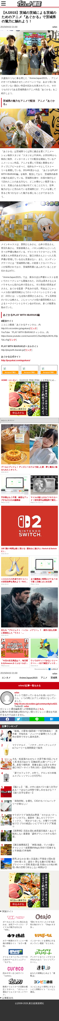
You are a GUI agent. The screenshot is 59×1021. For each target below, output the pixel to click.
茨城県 (54, 677)
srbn (54, 27)
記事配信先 (7, 998)
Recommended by (41, 669)
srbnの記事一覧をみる (29, 685)
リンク (33, 328)
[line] (37, 719)
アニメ (44, 677)
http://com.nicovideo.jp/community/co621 (35, 704)
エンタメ (6, 677)
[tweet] (18, 719)
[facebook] (7, 719)
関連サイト (7, 911)
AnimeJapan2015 (28, 678)
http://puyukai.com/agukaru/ (15, 360)
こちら (40, 709)
